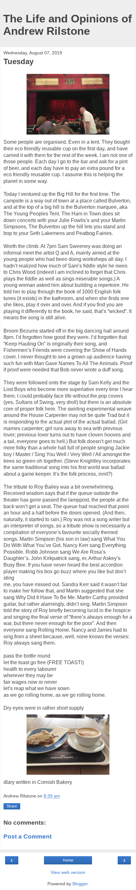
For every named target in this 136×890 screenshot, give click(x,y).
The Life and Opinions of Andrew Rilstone (67, 25)
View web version (68, 872)
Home (68, 860)
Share (12, 806)
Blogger (80, 883)
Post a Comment (27, 836)
